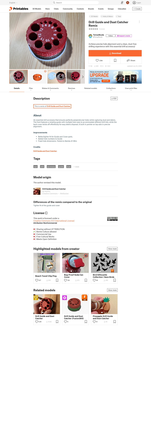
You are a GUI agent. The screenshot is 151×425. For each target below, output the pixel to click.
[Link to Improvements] (48, 132)
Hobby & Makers (108, 16)
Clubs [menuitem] (56, 9)
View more (112, 249)
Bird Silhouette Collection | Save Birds (103, 276)
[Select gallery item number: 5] (50, 271)
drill (42, 167)
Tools (119, 16)
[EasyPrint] (122, 3)
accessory (51, 167)
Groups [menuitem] (111, 9)
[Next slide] (82, 77)
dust (68, 167)
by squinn (46, 191)
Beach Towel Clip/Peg (46, 276)
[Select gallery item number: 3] (46, 271)
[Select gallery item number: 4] (48, 271)
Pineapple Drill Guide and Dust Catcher (103, 317)
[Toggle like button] (36, 280)
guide (61, 167)
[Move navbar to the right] (128, 8)
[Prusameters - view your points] (127, 2)
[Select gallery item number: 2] (44, 271)
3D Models (94, 16)
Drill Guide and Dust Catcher (44, 317)
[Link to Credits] (41, 147)
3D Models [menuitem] (36, 9)
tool (35, 167)
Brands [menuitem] (91, 9)
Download (116, 53)
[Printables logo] (18, 9)
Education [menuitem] (122, 9)
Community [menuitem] (68, 9)
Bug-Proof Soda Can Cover (73, 276)
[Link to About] (43, 115)
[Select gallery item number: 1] (43, 271)
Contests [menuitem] (80, 9)
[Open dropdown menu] (139, 21)
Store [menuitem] (47, 9)
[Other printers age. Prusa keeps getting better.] (115, 77)
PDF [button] (115, 98)
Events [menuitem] (101, 9)
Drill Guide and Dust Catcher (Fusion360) (74, 317)
